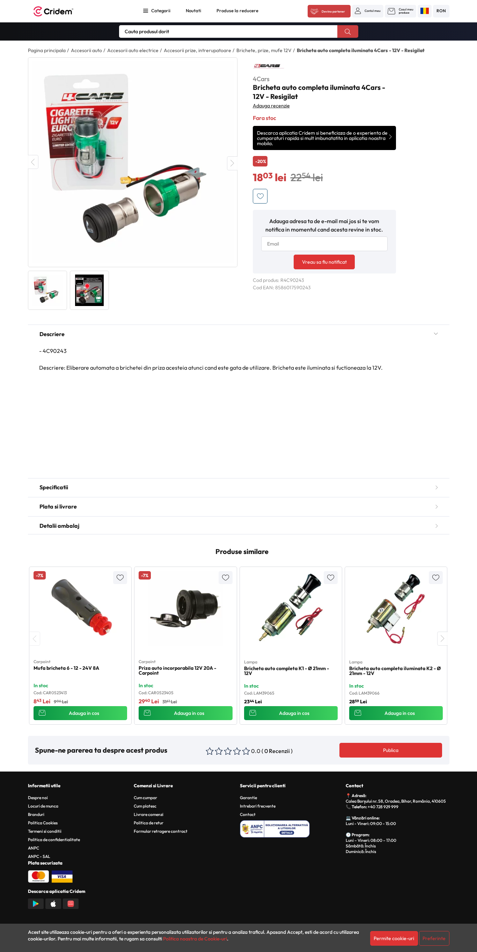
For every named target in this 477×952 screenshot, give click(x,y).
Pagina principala (47, 50)
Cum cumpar (145, 797)
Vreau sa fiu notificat (324, 262)
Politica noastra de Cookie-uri (195, 939)
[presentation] (35, 639)
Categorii (160, 10)
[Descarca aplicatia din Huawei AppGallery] (71, 903)
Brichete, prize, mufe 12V (264, 50)
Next (232, 163)
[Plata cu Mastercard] (38, 875)
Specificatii (53, 487)
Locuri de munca (43, 806)
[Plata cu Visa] (62, 875)
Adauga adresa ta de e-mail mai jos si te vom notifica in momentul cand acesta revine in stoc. (324, 225)
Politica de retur (148, 822)
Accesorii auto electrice (133, 50)
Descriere (52, 334)
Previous (33, 162)
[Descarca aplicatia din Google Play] (36, 903)
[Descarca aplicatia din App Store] (53, 903)
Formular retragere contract (161, 831)
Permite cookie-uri (394, 938)
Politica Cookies (43, 822)
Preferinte (434, 938)
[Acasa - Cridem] (61, 11)
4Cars (261, 79)
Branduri (36, 814)
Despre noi (38, 797)
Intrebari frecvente (258, 806)
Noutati (193, 10)
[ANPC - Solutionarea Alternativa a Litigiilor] (292, 828)
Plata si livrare (58, 506)
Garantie (248, 797)
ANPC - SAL (39, 856)
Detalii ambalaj (59, 525)
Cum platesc (145, 806)
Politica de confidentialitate (54, 839)
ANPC (33, 848)
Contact (248, 814)
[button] (368, 11)
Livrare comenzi (148, 814)
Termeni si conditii (44, 831)
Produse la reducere (237, 10)
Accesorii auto (86, 50)
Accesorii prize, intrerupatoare (197, 50)
